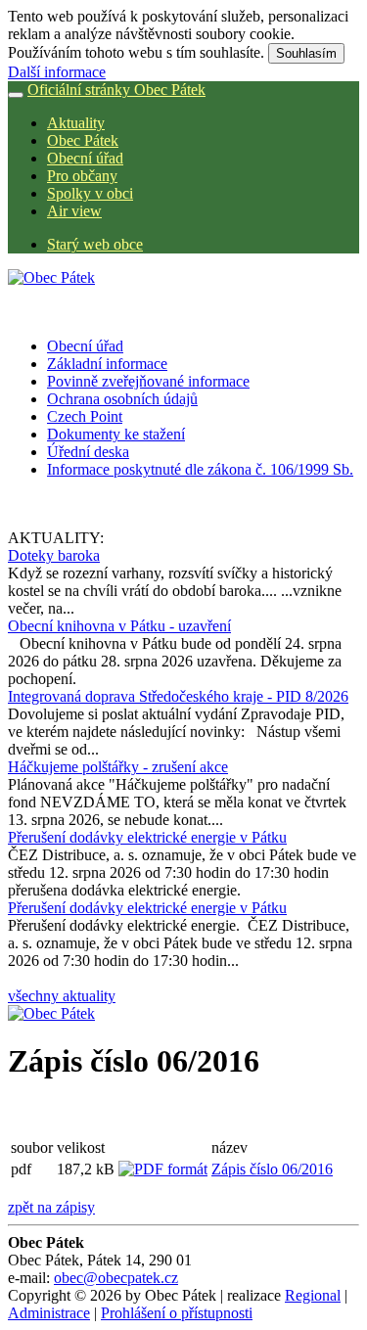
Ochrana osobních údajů (122, 398)
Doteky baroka (54, 555)
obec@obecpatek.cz (116, 1277)
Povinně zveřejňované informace (148, 381)
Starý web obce (95, 244)
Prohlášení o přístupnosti (176, 1313)
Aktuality (76, 123)
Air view (74, 211)
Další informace (57, 72)
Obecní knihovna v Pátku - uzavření (119, 626)
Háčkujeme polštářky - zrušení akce (118, 766)
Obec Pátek (82, 140)
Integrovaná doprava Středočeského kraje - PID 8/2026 (178, 696)
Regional (313, 1295)
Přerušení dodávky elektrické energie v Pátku (147, 837)
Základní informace (107, 363)
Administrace (49, 1313)
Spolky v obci (90, 193)
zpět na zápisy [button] (51, 1207)
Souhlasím (306, 53)
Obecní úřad (85, 158)
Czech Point (84, 416)
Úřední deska (88, 451)
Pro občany (82, 175)
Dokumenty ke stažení (116, 434)
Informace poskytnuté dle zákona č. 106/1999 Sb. (200, 469)
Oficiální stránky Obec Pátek (116, 89)
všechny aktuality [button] (61, 995)
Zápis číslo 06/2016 (272, 1169)
